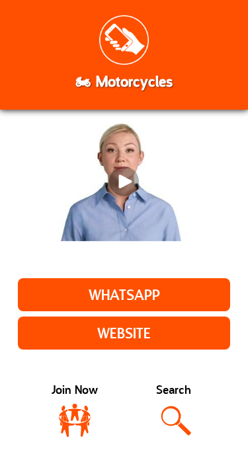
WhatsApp (124, 296)
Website (124, 335)
